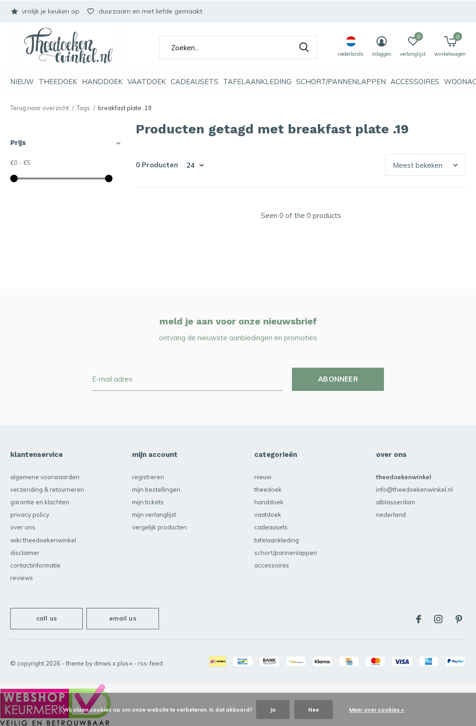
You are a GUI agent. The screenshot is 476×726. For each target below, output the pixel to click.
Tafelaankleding (257, 81)
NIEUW (22, 81)
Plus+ (124, 663)
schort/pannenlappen (341, 81)
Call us (46, 618)
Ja (273, 709)
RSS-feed (150, 663)
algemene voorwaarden (44, 477)
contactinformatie (35, 565)
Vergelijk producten (159, 527)
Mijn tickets (148, 502)
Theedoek (58, 81)
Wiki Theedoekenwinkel (43, 540)
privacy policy (29, 514)
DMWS (102, 663)
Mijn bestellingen (156, 489)
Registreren (148, 477)
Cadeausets (194, 81)
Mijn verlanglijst (154, 514)
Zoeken (304, 47)
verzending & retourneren (47, 489)
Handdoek (102, 81)
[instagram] (438, 619)
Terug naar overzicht (39, 108)
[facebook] (418, 619)
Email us (122, 618)
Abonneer (338, 379)
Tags (83, 108)
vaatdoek (146, 81)
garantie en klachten (39, 502)
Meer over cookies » (376, 709)
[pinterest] (459, 619)
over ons (22, 527)
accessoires (414, 81)
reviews (21, 577)
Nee (313, 709)
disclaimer (25, 552)
